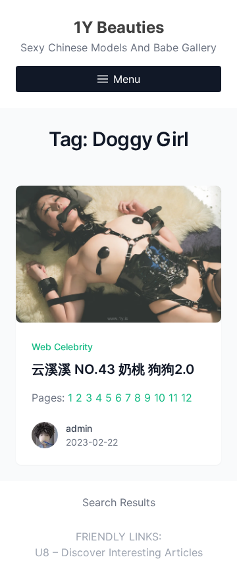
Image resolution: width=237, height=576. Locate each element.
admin (79, 428)
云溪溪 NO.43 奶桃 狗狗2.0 (113, 369)
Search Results (118, 502)
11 (173, 397)
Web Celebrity (62, 346)
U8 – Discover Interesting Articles (119, 552)
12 (186, 397)
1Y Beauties (119, 27)
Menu (126, 79)
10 (159, 397)
